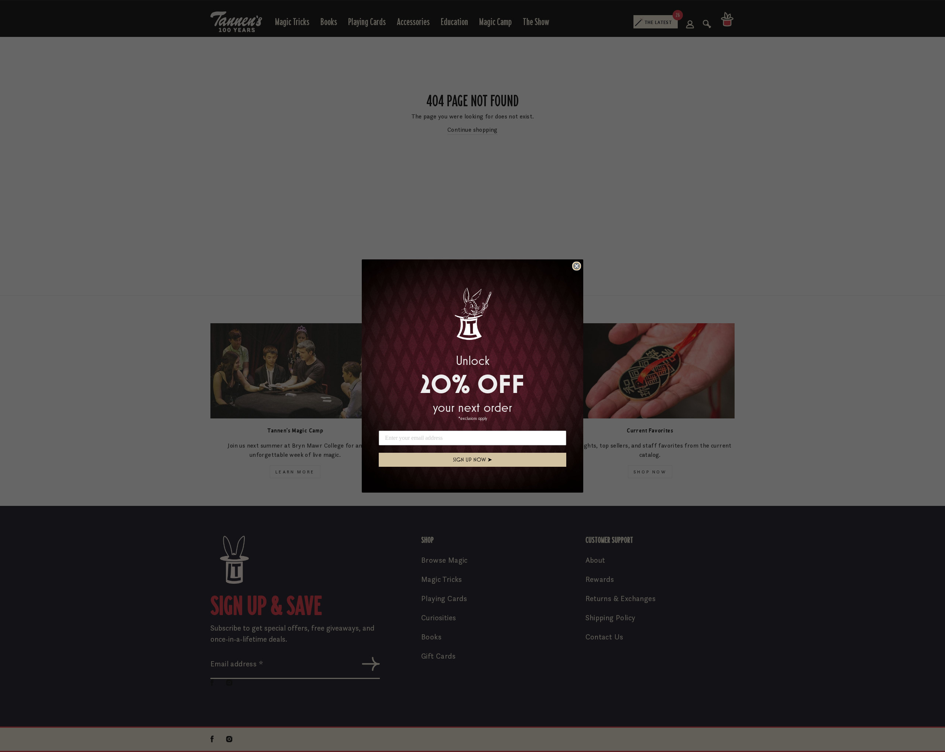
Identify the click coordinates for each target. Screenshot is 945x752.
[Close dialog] (576, 266)
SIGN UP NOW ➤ (472, 459)
